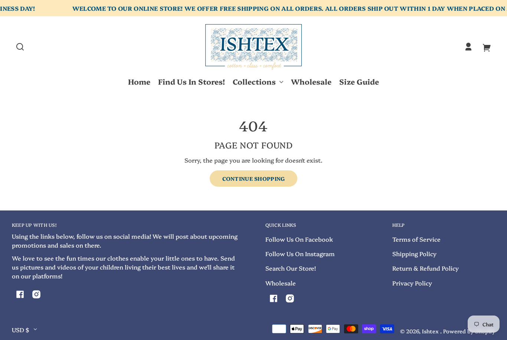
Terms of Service (416, 239)
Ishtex (431, 331)
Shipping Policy (414, 253)
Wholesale (280, 283)
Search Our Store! (290, 268)
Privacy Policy (412, 283)
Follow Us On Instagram (300, 253)
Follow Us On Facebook (299, 239)
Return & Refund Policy (425, 268)
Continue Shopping (253, 178)
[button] (20, 47)
